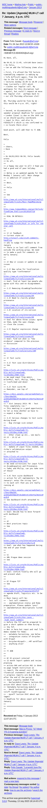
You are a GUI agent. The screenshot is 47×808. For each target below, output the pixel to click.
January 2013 (35, 7)
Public (31, 4)
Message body (26, 22)
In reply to (27, 31)
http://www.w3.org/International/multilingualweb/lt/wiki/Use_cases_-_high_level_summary (23, 617)
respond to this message (28, 778)
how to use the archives (21, 790)
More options (10, 25)
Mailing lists (20, 4)
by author (35, 787)
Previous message (12, 31)
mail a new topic (11, 781)
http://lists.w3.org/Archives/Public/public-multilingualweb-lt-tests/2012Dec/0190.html (23, 506)
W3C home (7, 4)
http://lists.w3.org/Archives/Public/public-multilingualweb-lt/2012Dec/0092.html (23, 533)
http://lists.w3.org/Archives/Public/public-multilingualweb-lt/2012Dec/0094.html (23, 567)
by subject (24, 787)
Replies (15, 34)
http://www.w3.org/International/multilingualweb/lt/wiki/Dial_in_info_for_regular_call (23, 223)
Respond (38, 22)
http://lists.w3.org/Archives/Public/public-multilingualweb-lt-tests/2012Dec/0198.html (23, 458)
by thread (14, 787)
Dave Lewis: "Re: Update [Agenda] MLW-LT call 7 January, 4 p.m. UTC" (24, 738)
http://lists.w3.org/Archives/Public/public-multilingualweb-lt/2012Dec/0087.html (23, 372)
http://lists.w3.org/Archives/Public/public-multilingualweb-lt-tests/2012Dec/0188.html (23, 430)
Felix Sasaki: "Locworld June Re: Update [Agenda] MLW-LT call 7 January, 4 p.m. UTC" (24, 770)
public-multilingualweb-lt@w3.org (22, 47)
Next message (30, 28)
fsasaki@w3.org (30, 41)
